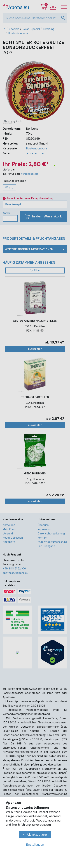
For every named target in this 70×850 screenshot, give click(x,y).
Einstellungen (35, 845)
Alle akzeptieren (37, 835)
